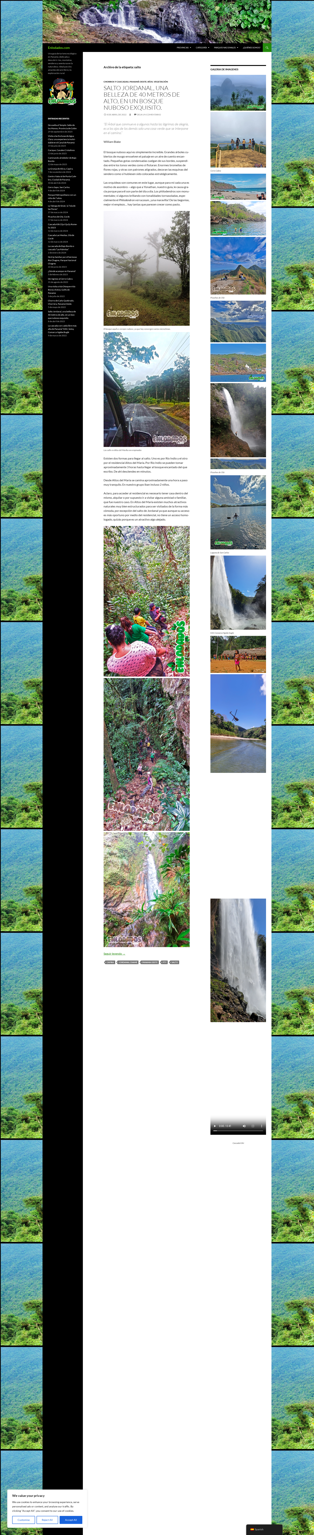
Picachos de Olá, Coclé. (59, 216)
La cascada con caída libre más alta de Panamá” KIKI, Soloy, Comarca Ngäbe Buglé (62, 329)
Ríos (150, 81)
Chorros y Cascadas (116, 81)
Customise (24, 1519)
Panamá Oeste (138, 81)
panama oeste (150, 962)
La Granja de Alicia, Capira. (60, 168)
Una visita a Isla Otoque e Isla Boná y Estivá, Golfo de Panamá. (61, 289)
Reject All (47, 1519)
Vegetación (161, 81)
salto (175, 962)
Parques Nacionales (225, 47)
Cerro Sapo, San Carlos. (59, 187)
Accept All (71, 1519)
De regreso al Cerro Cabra (60, 278)
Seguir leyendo (114, 953)
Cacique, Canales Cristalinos (61, 150)
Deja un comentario (149, 114)
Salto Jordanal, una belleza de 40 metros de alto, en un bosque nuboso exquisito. (142, 97)
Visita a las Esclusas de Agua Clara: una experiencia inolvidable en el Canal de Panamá (61, 139)
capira (110, 962)
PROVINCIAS (183, 47)
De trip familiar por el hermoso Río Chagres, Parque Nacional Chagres (62, 260)
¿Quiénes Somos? (251, 47)
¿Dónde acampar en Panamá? (62, 271)
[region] (47, 1509)
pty (164, 962)
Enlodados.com (59, 48)
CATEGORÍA (201, 47)
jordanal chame (128, 962)
